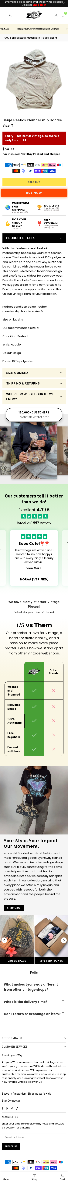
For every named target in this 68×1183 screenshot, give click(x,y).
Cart (62, 1179)
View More (33, 568)
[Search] (10, 15)
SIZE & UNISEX (17, 372)
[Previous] (4, 940)
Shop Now (13, 907)
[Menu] (3, 15)
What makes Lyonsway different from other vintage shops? (31, 987)
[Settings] (56, 15)
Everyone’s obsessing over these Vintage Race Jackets (34, 3)
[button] (62, 15)
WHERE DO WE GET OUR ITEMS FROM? (29, 397)
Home (6, 37)
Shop (34, 1179)
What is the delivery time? (25, 1002)
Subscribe (11, 1146)
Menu (6, 1179)
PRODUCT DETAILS (20, 238)
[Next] (64, 940)
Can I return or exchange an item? (32, 1014)
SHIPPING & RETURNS (23, 383)
